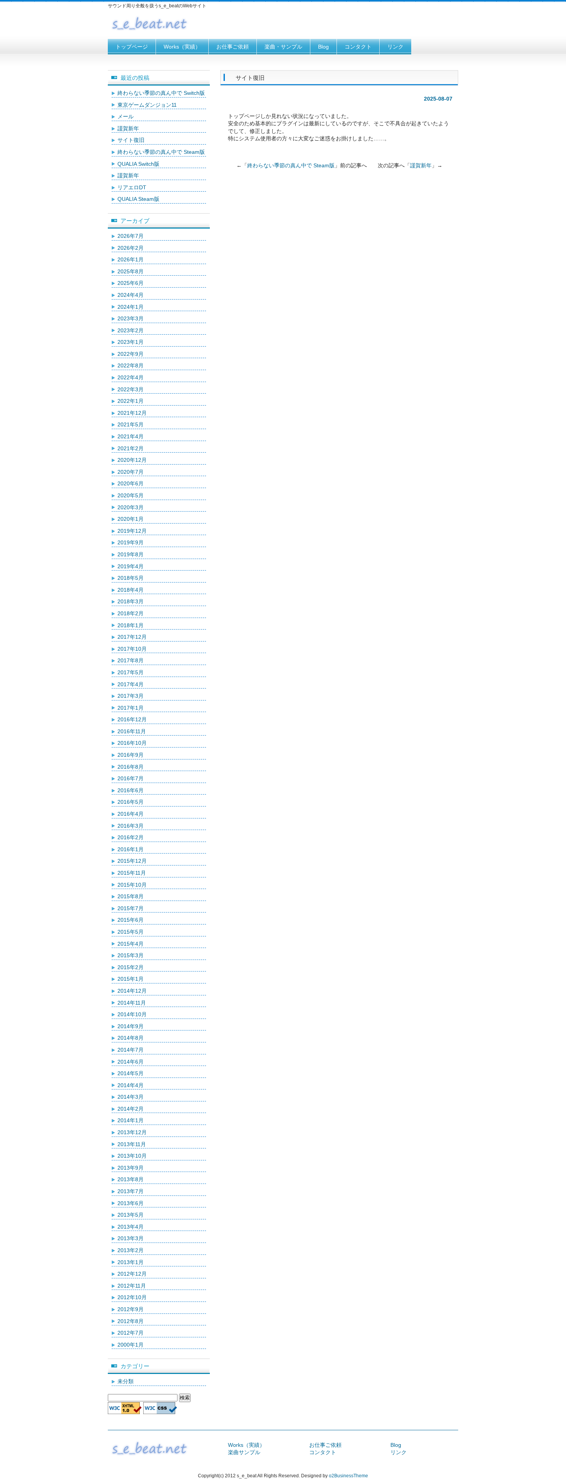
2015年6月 (130, 920)
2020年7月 (130, 472)
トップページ (132, 47)
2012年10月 (132, 1297)
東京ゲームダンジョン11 (147, 105)
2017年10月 (132, 649)
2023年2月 (130, 330)
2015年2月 (130, 967)
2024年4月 (130, 295)
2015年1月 (130, 979)
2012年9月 (130, 1309)
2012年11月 (131, 1286)
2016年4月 (130, 814)
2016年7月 (130, 778)
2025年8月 (130, 271)
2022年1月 (130, 401)
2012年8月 (130, 1321)
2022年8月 (130, 365)
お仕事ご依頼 (232, 47)
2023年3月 (130, 318)
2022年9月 (130, 354)
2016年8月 (130, 767)
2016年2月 (130, 837)
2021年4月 (130, 436)
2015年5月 (130, 932)
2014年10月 (132, 1014)
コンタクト (358, 47)
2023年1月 (130, 342)
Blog (323, 47)
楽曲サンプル (244, 1452)
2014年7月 (130, 1050)
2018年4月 (130, 590)
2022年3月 (130, 389)
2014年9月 (130, 1026)
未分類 (125, 1381)
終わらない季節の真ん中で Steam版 (291, 165)
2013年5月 (130, 1215)
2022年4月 (130, 377)
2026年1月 (130, 259)
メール (125, 116)
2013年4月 (130, 1227)
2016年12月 (132, 719)
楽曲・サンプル (283, 47)
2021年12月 (132, 413)
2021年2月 (130, 448)
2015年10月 (132, 885)
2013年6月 (130, 1203)
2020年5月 (130, 495)
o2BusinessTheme (348, 1475)
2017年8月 (130, 660)
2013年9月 (130, 1168)
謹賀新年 (421, 165)
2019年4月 (130, 566)
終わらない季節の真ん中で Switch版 (161, 93)
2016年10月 (132, 743)
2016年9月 (130, 755)
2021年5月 (130, 424)
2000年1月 (130, 1345)
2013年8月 (130, 1179)
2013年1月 (130, 1262)
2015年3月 (130, 955)
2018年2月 (130, 613)
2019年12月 (132, 531)
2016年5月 (130, 802)
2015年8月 (130, 896)
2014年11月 (131, 1003)
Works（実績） (182, 47)
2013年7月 (130, 1191)
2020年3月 (130, 507)
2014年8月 (130, 1038)
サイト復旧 (130, 140)
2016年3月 (130, 826)
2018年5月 (130, 578)
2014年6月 (130, 1062)
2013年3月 (130, 1238)
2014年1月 (130, 1120)
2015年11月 (131, 873)
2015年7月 (130, 908)
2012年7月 (130, 1333)
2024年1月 (130, 307)
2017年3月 (130, 696)
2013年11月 (131, 1144)
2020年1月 (130, 519)
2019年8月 (130, 554)
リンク (395, 47)
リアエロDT (131, 187)
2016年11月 (131, 731)
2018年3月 (130, 601)
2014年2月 (130, 1109)
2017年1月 (130, 708)
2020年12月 (132, 460)
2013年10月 (132, 1156)
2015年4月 (130, 944)
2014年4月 (130, 1085)
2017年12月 (132, 637)
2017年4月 (130, 684)
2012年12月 (132, 1274)
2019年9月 (130, 542)
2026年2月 (130, 248)
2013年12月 (132, 1132)
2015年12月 (132, 861)
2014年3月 (130, 1097)
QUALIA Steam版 (138, 199)
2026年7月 (130, 236)
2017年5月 (130, 672)
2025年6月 (130, 283)
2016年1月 (130, 849)
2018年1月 (130, 625)
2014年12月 (132, 991)
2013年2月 (130, 1250)
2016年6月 (130, 790)
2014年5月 (130, 1073)
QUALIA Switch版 (138, 164)
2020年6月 (130, 483)
